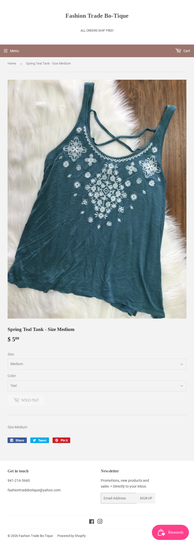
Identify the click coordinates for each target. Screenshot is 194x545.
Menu (14, 51)
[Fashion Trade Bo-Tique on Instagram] (100, 522)
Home (12, 63)
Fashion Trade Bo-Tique (97, 15)
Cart (186, 51)
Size (11, 354)
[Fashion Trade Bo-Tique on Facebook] (91, 522)
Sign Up (146, 498)
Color (12, 376)
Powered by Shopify (71, 536)
